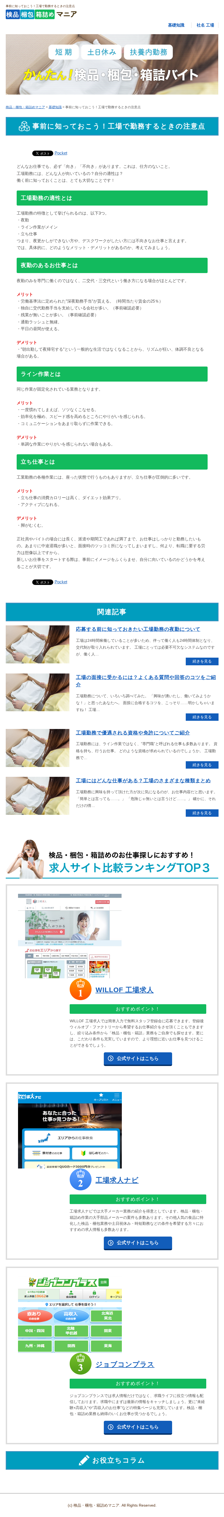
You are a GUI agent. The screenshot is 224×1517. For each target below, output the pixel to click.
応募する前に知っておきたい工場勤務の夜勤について (138, 629)
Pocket (61, 153)
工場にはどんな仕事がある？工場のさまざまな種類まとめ (143, 780)
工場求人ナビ (117, 1180)
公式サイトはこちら (138, 1058)
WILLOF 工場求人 (125, 990)
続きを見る (202, 661)
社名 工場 (205, 25)
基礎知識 (176, 25)
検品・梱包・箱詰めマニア (25, 107)
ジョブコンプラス (125, 1364)
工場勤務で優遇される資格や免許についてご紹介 (133, 733)
